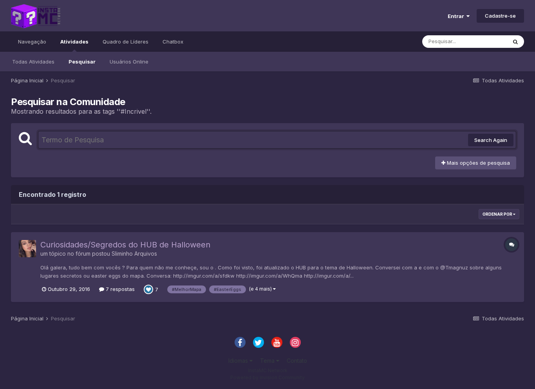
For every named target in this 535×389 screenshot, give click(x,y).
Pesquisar (82, 61)
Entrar (457, 16)
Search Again (490, 140)
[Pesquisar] (515, 41)
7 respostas (119, 289)
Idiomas (238, 360)
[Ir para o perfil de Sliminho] (27, 248)
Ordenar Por (498, 214)
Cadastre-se (500, 16)
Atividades (74, 41)
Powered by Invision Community (267, 377)
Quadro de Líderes (125, 41)
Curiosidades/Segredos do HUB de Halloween (125, 244)
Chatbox (173, 41)
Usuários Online (129, 61)
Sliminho (122, 253)
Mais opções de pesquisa (477, 163)
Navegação (32, 41)
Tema (268, 360)
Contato (297, 360)
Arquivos (145, 253)
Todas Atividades (33, 61)
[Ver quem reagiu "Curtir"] (148, 288)
